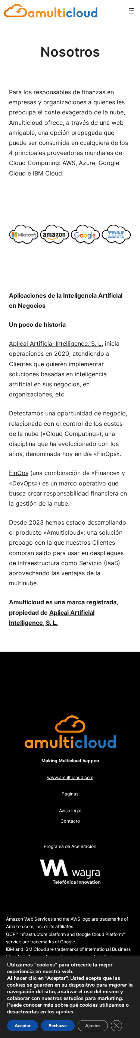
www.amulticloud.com (70, 777)
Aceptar (23, 1026)
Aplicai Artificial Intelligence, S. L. (56, 343)
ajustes (64, 1012)
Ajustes (92, 1026)
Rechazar (58, 1026)
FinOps (18, 473)
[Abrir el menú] (131, 10)
